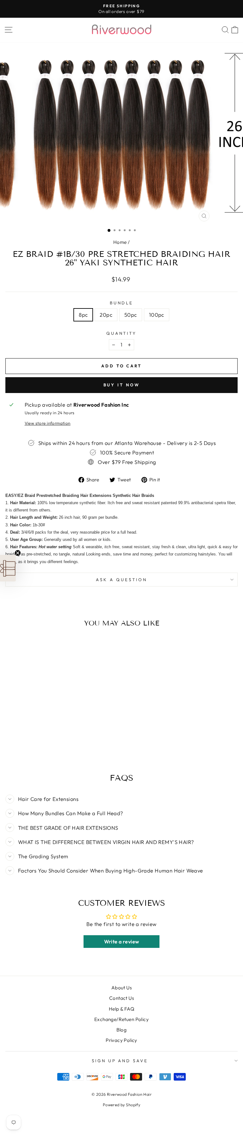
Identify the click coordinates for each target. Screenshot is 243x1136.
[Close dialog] (180, 484)
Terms (121, 661)
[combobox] (72, 608)
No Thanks (121, 696)
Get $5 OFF (121, 677)
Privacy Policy (166, 656)
